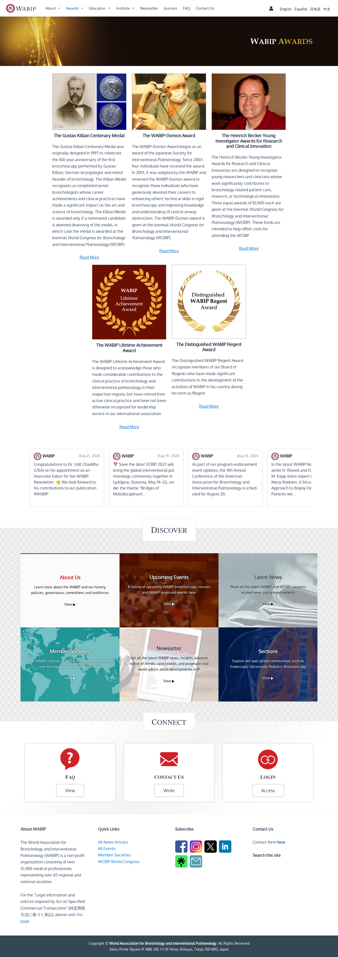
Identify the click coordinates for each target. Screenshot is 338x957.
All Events (106, 848)
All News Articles (113, 842)
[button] (58, 8)
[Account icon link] (271, 8)
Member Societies (114, 854)
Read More (89, 257)
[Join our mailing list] (196, 862)
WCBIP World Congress (118, 861)
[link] (285, 9)
